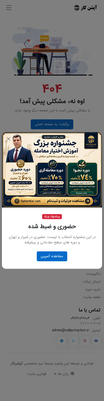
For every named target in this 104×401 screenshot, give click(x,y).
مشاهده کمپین (52, 256)
